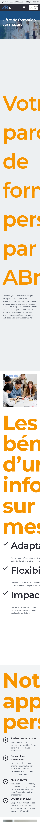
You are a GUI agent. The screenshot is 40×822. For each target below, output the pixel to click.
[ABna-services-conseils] (7, 7)
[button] (24, 7)
